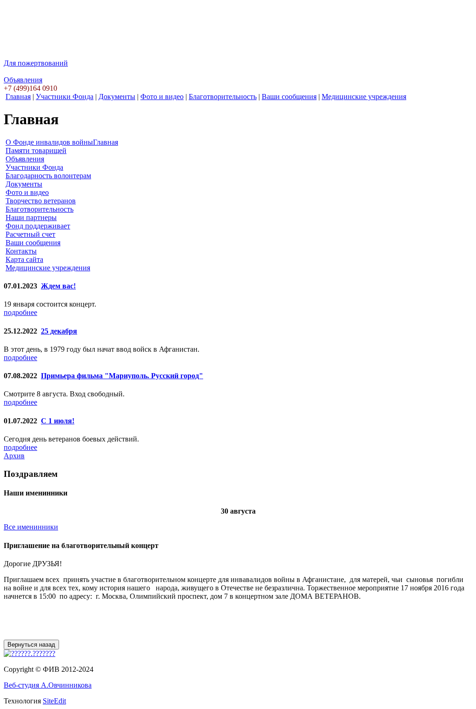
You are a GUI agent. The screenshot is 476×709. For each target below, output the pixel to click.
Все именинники (31, 527)
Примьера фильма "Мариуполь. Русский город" (122, 376)
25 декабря (59, 331)
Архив (14, 456)
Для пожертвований (36, 63)
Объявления (23, 80)
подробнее (20, 312)
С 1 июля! (57, 421)
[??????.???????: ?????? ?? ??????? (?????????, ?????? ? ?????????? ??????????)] (29, 653)
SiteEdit (54, 701)
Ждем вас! (58, 286)
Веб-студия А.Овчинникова (48, 685)
